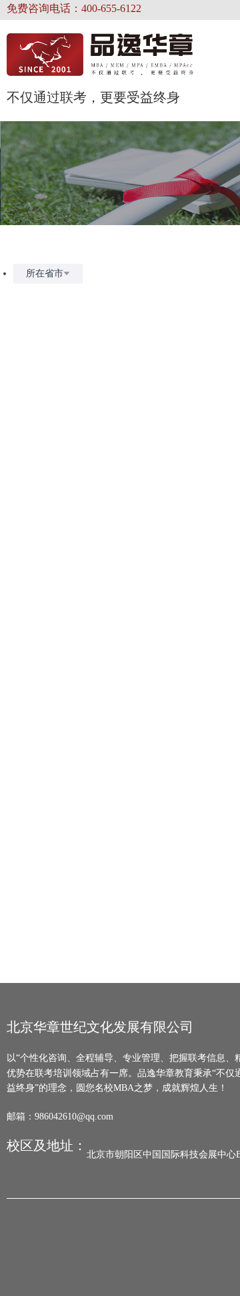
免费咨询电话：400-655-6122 (74, 8)
